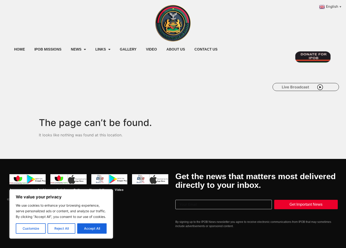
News (76, 49)
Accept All (92, 228)
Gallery (128, 49)
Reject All (61, 228)
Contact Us (205, 49)
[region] (61, 214)
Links (100, 49)
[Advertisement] (95, 93)
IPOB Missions (47, 49)
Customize (31, 228)
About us (175, 49)
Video (151, 49)
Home (19, 49)
